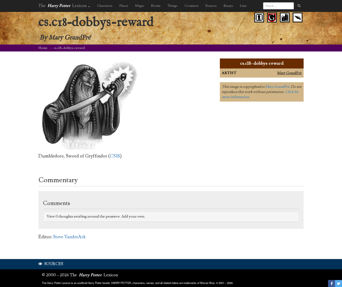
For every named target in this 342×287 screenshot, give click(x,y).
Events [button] (156, 6)
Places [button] (123, 6)
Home (42, 48)
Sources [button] (211, 6)
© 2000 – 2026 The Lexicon (80, 275)
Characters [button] (104, 6)
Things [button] (173, 6)
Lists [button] (243, 6)
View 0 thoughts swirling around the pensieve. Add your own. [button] (96, 216)
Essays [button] (228, 6)
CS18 (115, 156)
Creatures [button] (191, 6)
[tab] (171, 217)
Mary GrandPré (289, 73)
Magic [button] (139, 6)
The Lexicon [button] (63, 5)
